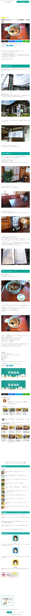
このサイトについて (21, 612)
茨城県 (7, 43)
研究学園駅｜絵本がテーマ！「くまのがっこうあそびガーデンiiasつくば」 (16, 502)
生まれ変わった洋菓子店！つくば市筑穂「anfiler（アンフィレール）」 (15, 471)
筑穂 (12, 43)
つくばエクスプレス (16, 43)
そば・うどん (3, 17)
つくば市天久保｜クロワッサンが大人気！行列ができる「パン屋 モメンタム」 (16, 479)
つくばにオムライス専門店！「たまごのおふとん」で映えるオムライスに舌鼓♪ (16, 506)
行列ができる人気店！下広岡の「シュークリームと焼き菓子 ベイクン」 (15, 498)
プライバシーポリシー (15, 612)
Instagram (19, 1)
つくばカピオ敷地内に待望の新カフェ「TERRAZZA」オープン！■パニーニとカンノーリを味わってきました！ (17, 491)
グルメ (7, 45)
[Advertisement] (15, 9)
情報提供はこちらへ (25, 1)
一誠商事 (9, 612)
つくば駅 (20, 43)
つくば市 (10, 43)
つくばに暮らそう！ (13, 614)
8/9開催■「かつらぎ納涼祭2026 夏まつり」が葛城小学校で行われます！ (15, 475)
